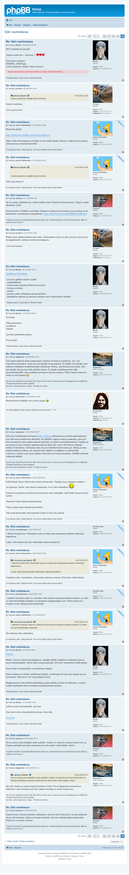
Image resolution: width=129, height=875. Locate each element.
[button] (89, 36)
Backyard (10, 718)
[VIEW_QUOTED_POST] (28, 95)
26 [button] (104, 36)
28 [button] (113, 36)
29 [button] (118, 36)
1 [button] (98, 36)
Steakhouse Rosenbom (16, 274)
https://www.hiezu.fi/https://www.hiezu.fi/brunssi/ (28, 135)
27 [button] (109, 36)
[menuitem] (9, 20)
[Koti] (18, 10)
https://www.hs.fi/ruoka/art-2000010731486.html (65, 214)
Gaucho (9, 654)
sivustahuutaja (20, 560)
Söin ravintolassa (16, 32)
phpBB (62, 853)
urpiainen (18, 775)
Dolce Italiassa (44, 436)
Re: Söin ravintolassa (19, 41)
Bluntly (17, 96)
